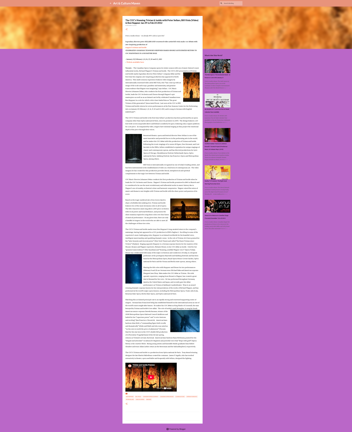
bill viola (138, 396)
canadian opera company (150, 396)
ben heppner (129, 396)
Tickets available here (135, 62)
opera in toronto (192, 396)
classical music (180, 396)
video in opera (140, 399)
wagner (148, 399)
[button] (126, 29)
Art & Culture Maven (126, 3)
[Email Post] (126, 394)
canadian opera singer (166, 396)
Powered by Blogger (177, 429)
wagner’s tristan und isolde (136, 47)
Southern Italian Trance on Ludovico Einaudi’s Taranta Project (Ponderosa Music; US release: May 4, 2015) (216, 146)
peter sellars (130, 399)
